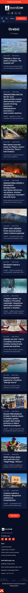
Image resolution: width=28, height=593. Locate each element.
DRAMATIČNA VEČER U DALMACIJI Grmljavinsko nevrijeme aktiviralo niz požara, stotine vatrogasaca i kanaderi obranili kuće (14, 190)
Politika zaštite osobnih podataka (10, 552)
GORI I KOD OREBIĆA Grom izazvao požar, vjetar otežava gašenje (14, 230)
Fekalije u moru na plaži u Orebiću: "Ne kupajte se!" (12, 60)
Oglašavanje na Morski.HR (8, 549)
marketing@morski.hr (13, 570)
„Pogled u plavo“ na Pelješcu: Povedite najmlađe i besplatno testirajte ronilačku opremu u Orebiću (13, 303)
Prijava (12, 18)
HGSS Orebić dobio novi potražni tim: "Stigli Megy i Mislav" (13, 459)
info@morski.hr (11, 564)
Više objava (14, 515)
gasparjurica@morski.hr (15, 567)
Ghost (23, 584)
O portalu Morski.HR (6, 547)
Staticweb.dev (14, 586)
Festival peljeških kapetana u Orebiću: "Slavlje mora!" (13, 380)
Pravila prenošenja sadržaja (8, 555)
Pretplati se (21, 18)
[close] (26, 2)
